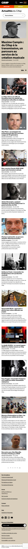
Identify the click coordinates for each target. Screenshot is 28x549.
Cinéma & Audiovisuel (7, 477)
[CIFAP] (5, 3)
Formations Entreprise (7, 485)
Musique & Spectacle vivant (9, 480)
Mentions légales (6, 535)
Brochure (6, 6)
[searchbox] (13, 15)
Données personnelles (7, 538)
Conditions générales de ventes (9, 533)
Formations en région (7, 482)
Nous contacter (5, 505)
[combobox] (14, 15)
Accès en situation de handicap (10, 498)
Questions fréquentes (7, 512)
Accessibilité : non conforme (8, 540)
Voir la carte (5, 496)
